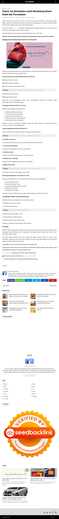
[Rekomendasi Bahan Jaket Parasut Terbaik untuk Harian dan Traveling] (5, 296)
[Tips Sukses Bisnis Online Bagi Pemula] (33, 310)
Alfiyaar (29, 2)
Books (33, 386)
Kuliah (33, 393)
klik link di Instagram (28, 256)
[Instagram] (53, 513)
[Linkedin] (44, 280)
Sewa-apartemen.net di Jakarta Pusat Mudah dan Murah (23, 135)
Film (33, 389)
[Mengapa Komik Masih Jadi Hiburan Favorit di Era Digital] (33, 296)
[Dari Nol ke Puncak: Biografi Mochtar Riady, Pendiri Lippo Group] (5, 303)
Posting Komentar (30, 17)
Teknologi (34, 396)
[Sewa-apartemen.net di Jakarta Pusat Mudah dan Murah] (33, 303)
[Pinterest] (53, 280)
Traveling (6, 398)
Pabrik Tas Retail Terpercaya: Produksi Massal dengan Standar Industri (42, 479)
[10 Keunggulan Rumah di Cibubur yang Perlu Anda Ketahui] (5, 310)
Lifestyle (6, 396)
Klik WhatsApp (7, 253)
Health (33, 391)
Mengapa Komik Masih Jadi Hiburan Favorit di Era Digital (46, 295)
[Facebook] (44, 513)
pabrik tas (15, 28)
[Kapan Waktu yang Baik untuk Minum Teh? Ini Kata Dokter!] (15, 476)
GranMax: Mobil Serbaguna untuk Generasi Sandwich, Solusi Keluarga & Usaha (14, 498)
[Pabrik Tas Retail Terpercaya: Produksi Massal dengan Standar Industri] (43, 476)
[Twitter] (36, 280)
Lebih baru (6, 285)
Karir (5, 393)
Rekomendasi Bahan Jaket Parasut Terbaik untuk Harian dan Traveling (18, 295)
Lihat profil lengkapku (29, 375)
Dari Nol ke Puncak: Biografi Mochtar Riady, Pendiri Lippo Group (25, 90)
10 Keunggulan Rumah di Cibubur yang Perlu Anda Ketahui (24, 168)
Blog (5, 386)
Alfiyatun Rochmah (13, 271)
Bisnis (5, 265)
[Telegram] (28, 280)
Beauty (5, 384)
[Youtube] (56, 513)
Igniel (56, 517)
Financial (6, 391)
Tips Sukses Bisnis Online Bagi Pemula (18, 210)
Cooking (6, 389)
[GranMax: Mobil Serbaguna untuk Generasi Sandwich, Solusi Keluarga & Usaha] (15, 495)
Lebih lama (53, 285)
